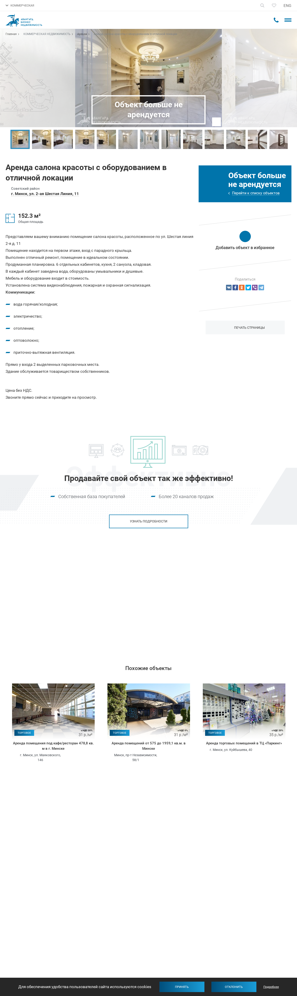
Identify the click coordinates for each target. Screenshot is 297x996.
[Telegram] (261, 287)
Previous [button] (5, 139)
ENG (287, 5)
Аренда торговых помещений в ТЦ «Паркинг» (244, 743)
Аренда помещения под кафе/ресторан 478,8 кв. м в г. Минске (53, 746)
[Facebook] (235, 287)
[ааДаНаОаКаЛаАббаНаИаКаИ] (242, 287)
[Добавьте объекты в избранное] (274, 5)
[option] (20, 139)
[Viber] (255, 287)
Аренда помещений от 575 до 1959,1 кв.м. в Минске (149, 746)
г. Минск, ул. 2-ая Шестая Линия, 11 (45, 193)
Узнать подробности (148, 521)
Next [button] (291, 139)
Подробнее (271, 986)
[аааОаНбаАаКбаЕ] (229, 287)
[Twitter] (248, 287)
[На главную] (27, 20)
